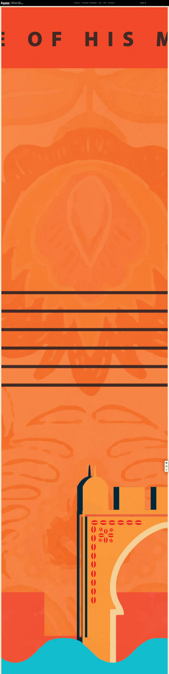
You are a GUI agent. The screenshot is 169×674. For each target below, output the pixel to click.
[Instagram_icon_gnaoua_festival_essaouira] (166, 466)
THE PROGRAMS (93, 3)
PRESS (104, 3)
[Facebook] (166, 463)
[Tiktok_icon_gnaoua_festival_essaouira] (166, 469)
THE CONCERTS (85, 3)
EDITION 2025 (111, 3)
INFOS (100, 3)
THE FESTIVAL (77, 3)
